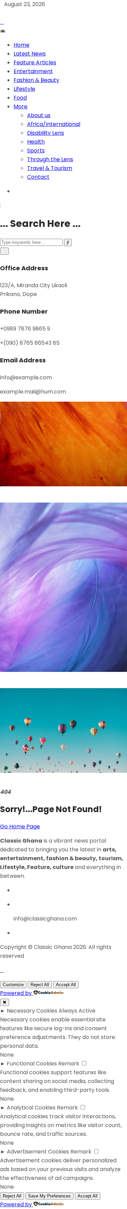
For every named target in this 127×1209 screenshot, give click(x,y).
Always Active (77, 1011)
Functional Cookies (32, 1063)
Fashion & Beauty (36, 80)
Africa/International (53, 124)
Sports (36, 150)
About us (38, 115)
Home (21, 45)
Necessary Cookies (32, 1011)
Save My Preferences (49, 1196)
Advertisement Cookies (38, 1151)
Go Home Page (20, 826)
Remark (68, 1063)
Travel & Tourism (49, 168)
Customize (13, 984)
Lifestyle (24, 89)
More (20, 106)
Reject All (39, 984)
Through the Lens (50, 159)
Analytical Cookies (31, 1107)
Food (20, 98)
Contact (38, 177)
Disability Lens (45, 133)
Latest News (30, 54)
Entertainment (33, 71)
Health (36, 142)
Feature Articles (35, 62)
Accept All (66, 984)
